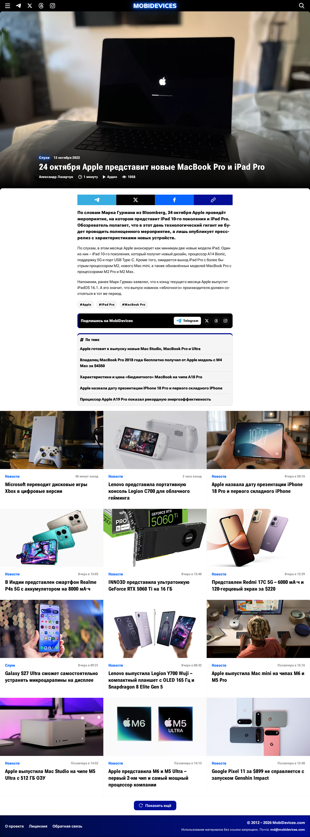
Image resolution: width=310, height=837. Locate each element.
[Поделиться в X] (135, 200)
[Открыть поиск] (301, 5)
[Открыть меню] (7, 5)
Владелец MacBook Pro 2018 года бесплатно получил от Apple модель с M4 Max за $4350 (151, 363)
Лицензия (38, 826)
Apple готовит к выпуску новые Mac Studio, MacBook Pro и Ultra (140, 348)
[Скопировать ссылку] (213, 200)
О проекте (14, 826)
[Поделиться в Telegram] (96, 200)
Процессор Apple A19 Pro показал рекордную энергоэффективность (145, 399)
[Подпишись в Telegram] (18, 5)
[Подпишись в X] (29, 5)
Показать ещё (158, 805)
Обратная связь (67, 826)
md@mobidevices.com (287, 830)
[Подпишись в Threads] (41, 5)
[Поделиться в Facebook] (174, 200)
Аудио (112, 177)
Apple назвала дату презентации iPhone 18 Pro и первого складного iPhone (151, 388)
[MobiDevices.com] (155, 6)
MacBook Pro (135, 304)
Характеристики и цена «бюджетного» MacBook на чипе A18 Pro (141, 377)
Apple (86, 304)
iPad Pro (108, 304)
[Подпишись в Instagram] (52, 5)
